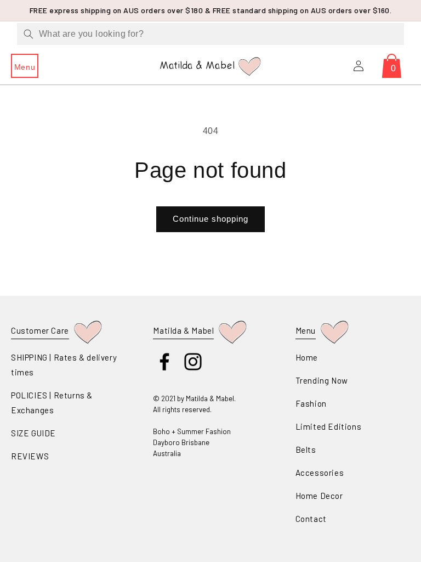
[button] (24, 66)
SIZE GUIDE (33, 433)
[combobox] (210, 34)
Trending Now (321, 380)
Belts (305, 449)
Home (306, 357)
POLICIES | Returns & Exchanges (52, 402)
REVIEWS (30, 456)
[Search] (28, 34)
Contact (311, 519)
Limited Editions (328, 426)
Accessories (319, 472)
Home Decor (319, 496)
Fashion (311, 403)
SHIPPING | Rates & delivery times (64, 364)
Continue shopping (210, 218)
